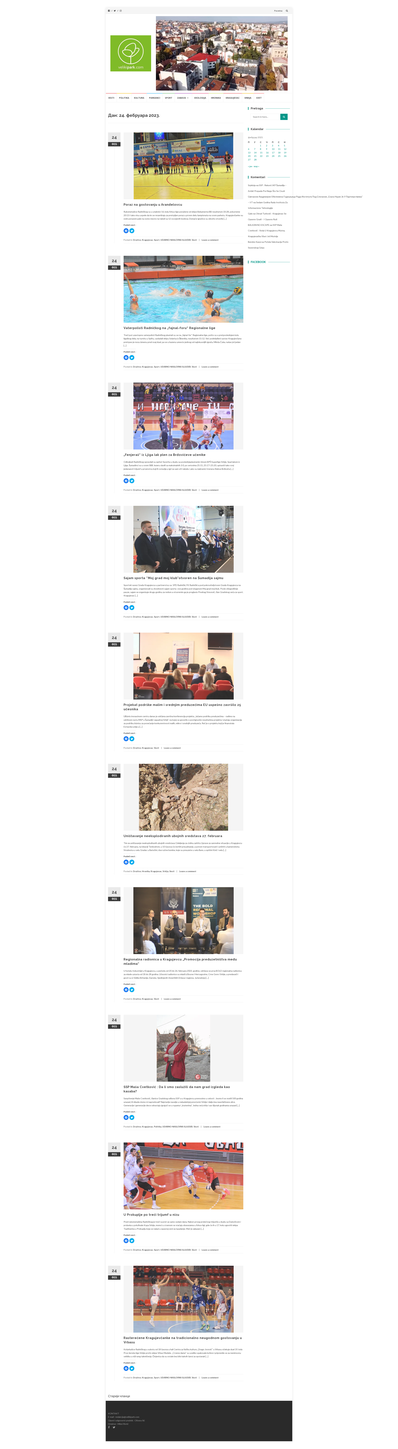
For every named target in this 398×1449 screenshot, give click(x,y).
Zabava (181, 97)
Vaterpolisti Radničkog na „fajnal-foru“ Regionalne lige (169, 328)
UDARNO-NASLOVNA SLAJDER (175, 240)
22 (261, 156)
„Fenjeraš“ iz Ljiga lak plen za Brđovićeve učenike (165, 455)
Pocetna (278, 10)
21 (255, 156)
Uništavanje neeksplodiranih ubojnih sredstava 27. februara (173, 836)
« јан (250, 166)
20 (249, 156)
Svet (259, 97)
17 (273, 152)
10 (273, 149)
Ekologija (200, 97)
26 (285, 156)
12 (285, 149)
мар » (256, 166)
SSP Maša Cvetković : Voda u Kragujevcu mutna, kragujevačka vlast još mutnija (266, 231)
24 (273, 156)
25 (279, 156)
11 (279, 149)
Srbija (247, 97)
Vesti (111, 97)
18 (279, 152)
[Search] (284, 117)
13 (249, 152)
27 (249, 159)
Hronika (216, 97)
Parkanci (154, 97)
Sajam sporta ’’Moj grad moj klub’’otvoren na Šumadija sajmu (173, 578)
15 (261, 152)
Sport (168, 97)
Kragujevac (233, 97)
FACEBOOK (258, 262)
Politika (124, 97)
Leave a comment (210, 240)
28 (255, 159)
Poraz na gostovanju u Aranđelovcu (153, 204)
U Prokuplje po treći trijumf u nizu (151, 1215)
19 (285, 152)
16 (267, 152)
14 (255, 152)
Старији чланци (119, 1396)
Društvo (137, 240)
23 (267, 156)
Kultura (139, 97)
